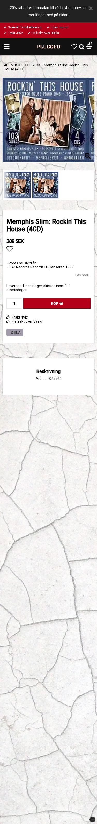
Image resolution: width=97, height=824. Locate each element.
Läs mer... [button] (83, 275)
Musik (15, 65)
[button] (74, 46)
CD (26, 65)
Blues (36, 65)
